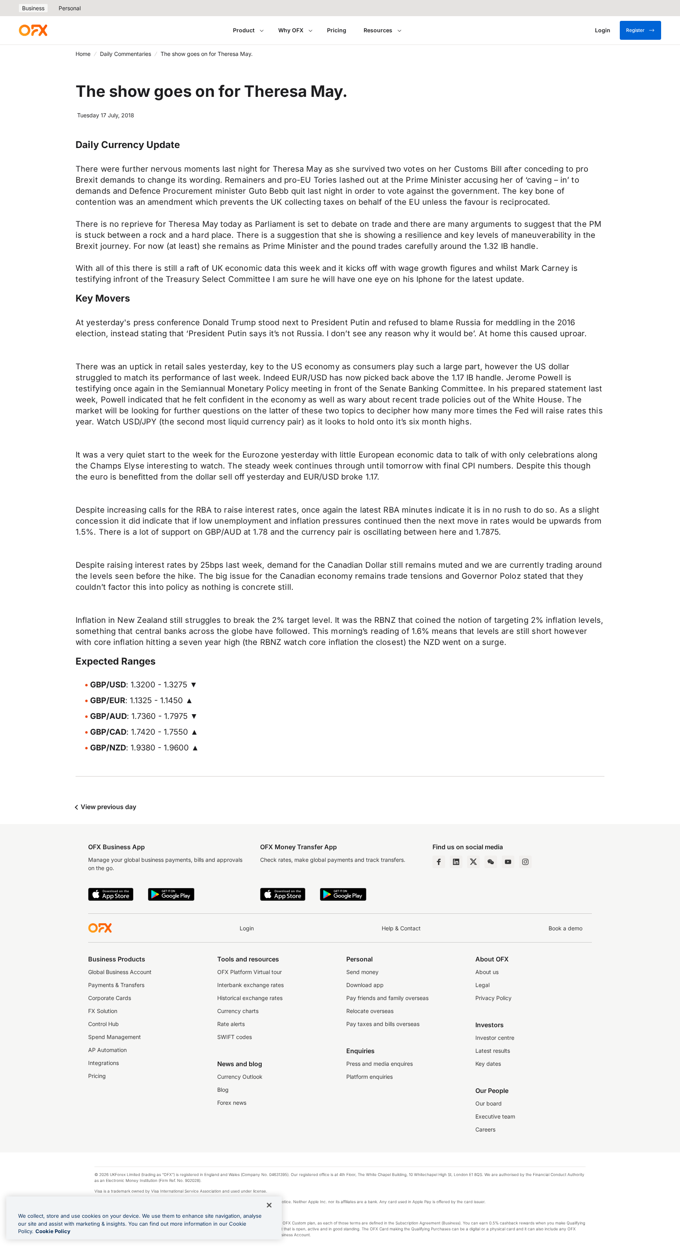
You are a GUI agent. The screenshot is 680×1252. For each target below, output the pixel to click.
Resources (378, 30)
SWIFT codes (234, 1036)
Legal (482, 985)
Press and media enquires (379, 1063)
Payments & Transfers (116, 985)
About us (487, 972)
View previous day (107, 807)
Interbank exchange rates (250, 985)
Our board (488, 1103)
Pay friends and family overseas (387, 998)
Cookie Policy (52, 1231)
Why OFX (290, 30)
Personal (70, 8)
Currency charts (238, 1011)
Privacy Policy (493, 998)
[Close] (269, 1205)
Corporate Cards (109, 998)
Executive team (495, 1116)
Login (247, 928)
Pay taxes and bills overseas (382, 1023)
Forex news (231, 1102)
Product (244, 30)
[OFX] (33, 30)
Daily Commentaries (125, 53)
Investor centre (494, 1037)
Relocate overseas (370, 1011)
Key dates (488, 1063)
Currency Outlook (239, 1076)
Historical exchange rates (250, 998)
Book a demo (565, 928)
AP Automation (107, 1049)
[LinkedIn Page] (456, 862)
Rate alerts (231, 1023)
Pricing (336, 30)
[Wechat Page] (490, 862)
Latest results (492, 1050)
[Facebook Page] (438, 862)
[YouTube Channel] (508, 862)
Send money (362, 972)
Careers (485, 1129)
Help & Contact (401, 928)
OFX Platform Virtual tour (249, 972)
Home (83, 53)
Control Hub (103, 1023)
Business (33, 8)
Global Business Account (120, 972)
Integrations (103, 1062)
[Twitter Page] (473, 862)
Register (635, 30)
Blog (223, 1089)
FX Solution (102, 1011)
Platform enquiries (369, 1076)
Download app (365, 985)
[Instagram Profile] (525, 862)
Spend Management (114, 1036)
